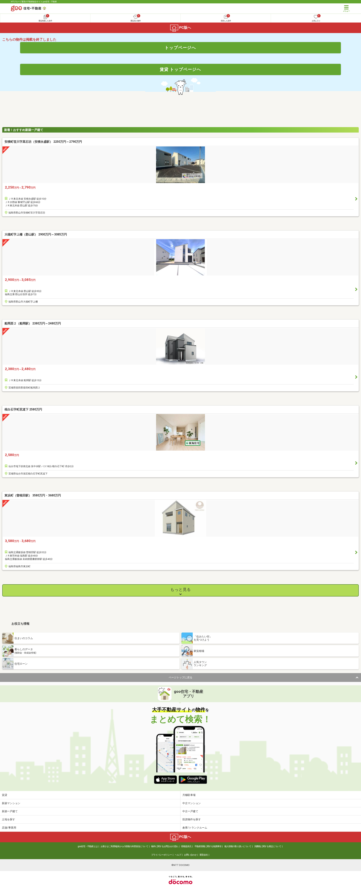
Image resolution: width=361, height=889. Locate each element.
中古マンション (191, 803)
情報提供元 (186, 846)
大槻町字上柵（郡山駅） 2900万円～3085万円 (36, 234)
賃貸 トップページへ (180, 69)
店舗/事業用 (9, 827)
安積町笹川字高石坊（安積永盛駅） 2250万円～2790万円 (43, 141)
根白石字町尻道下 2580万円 (23, 409)
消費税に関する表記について (267, 846)
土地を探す (8, 819)
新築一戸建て (10, 811)
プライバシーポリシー (161, 855)
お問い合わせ (190, 855)
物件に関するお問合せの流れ (164, 846)
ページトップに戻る (180, 677)
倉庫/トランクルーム (194, 827)
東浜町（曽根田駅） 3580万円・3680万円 (33, 495)
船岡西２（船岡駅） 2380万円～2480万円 (33, 323)
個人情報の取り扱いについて (237, 846)
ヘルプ (178, 855)
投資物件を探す (191, 819)
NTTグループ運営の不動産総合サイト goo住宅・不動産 (34, 2)
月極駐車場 (189, 794)
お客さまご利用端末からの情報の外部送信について (124, 846)
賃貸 (4, 794)
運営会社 (203, 855)
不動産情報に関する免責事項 (207, 846)
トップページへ (180, 47)
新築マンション (11, 803)
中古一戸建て (190, 811)
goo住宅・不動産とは (88, 846)
